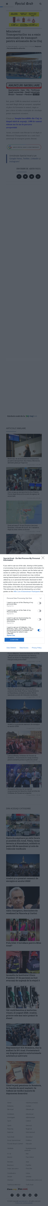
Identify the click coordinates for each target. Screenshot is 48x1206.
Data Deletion (11, 648)
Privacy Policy (37, 648)
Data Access (24, 648)
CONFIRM (14, 640)
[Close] (44, 558)
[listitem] (24, 598)
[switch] (39, 603)
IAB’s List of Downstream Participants (27, 591)
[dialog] (24, 603)
